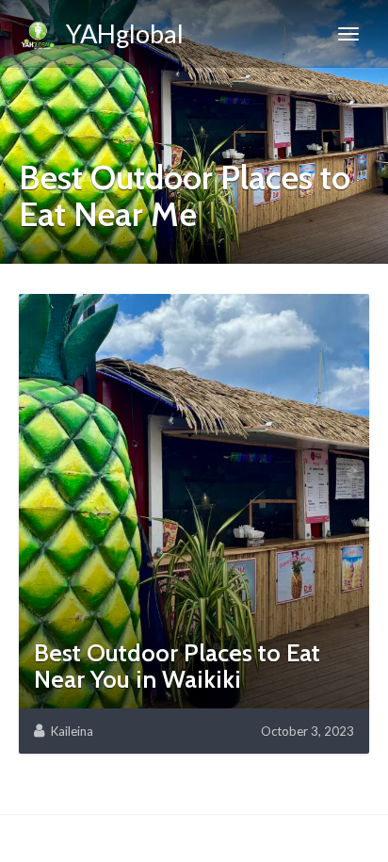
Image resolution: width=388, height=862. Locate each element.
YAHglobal (120, 33)
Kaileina (72, 731)
